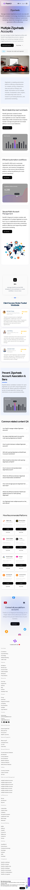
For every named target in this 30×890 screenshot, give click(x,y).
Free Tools (3, 681)
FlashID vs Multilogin (5, 868)
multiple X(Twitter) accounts (7, 786)
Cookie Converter (4, 772)
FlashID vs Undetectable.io (6, 872)
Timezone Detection (5, 762)
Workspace (3, 673)
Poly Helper (3, 850)
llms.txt (2, 798)
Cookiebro (3, 812)
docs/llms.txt (3, 800)
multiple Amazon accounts (6, 788)
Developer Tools (4, 691)
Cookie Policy (14, 886)
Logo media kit (4, 709)
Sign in (23, 3)
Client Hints (3, 746)
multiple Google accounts (6, 782)
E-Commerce (3, 651)
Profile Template (4, 671)
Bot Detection (4, 754)
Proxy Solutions (4, 675)
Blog (2, 687)
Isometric (3, 852)
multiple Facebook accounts (7, 780)
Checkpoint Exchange (5, 848)
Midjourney (3, 834)
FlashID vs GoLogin (5, 864)
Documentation (4, 705)
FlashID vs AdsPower (5, 862)
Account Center (4, 669)
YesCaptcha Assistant (5, 814)
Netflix (2, 826)
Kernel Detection (4, 758)
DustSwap (3, 856)
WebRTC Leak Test (5, 734)
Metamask (3, 820)
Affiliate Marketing (5, 657)
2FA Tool (2, 774)
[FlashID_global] (4, 722)
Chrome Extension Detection (7, 752)
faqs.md (2, 802)
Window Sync (4, 667)
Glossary (3, 685)
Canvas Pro (3, 832)
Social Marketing (4, 653)
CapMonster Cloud (5, 816)
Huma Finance (4, 846)
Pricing (2, 697)
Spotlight (3, 707)
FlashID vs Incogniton (5, 874)
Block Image (3, 818)
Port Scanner (3, 732)
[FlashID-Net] (6, 722)
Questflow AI (3, 844)
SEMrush (3, 828)
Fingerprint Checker (5, 701)
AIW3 (2, 854)
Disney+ (2, 838)
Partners (3, 689)
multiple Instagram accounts (7, 784)
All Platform (3, 665)
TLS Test (2, 744)
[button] (13, 297)
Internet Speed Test (5, 728)
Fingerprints (3, 683)
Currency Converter (5, 770)
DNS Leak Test (4, 730)
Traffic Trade (3, 659)
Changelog (3, 703)
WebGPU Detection (5, 760)
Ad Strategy (3, 655)
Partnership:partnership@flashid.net (6, 716)
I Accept (22, 888)
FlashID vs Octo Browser (6, 870)
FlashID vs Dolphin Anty (6, 866)
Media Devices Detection (6, 764)
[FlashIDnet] (9, 722)
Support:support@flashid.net (5, 719)
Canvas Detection (4, 756)
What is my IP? (4, 740)
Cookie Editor (4, 808)
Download (3, 699)
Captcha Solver (4, 810)
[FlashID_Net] (2, 722)
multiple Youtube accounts (6, 792)
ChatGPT (3, 830)
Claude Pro (3, 836)
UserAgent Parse (4, 742)
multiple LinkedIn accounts (6, 790)
